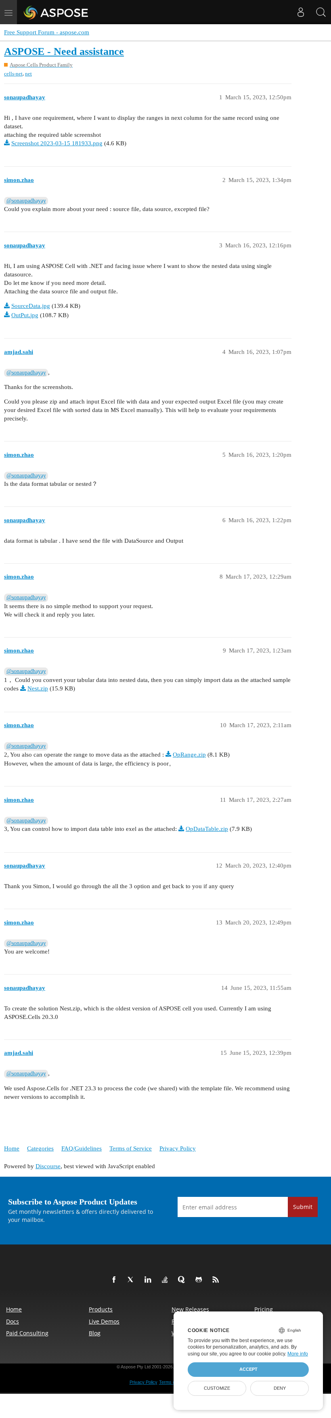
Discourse (48, 1166)
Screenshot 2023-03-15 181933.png (57, 143)
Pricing (263, 1309)
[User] (301, 12)
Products (101, 1309)
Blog (95, 1333)
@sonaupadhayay (26, 201)
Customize (217, 1388)
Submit (302, 1207)
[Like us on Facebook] (115, 1280)
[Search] (321, 12)
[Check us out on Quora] (183, 1280)
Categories (40, 1148)
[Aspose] (56, 12)
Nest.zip (37, 688)
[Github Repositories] (200, 1280)
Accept (248, 1369)
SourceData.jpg (30, 306)
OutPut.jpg (24, 315)
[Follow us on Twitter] (132, 1280)
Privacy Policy (177, 1148)
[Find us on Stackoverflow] (166, 1280)
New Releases (190, 1309)
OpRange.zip (189, 754)
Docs (12, 1321)
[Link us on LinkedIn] (149, 1280)
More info (297, 1354)
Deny (280, 1388)
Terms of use (172, 1382)
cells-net (13, 74)
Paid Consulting (27, 1333)
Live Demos (104, 1321)
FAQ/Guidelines (81, 1148)
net (28, 74)
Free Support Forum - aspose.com (46, 32)
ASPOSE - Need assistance (64, 51)
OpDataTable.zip (207, 829)
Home (11, 1148)
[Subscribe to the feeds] (217, 1280)
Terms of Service (130, 1148)
